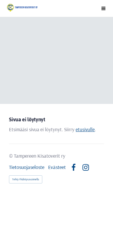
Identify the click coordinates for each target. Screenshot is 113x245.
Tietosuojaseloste (26, 167)
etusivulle (85, 129)
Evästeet (57, 167)
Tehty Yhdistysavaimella (25, 179)
